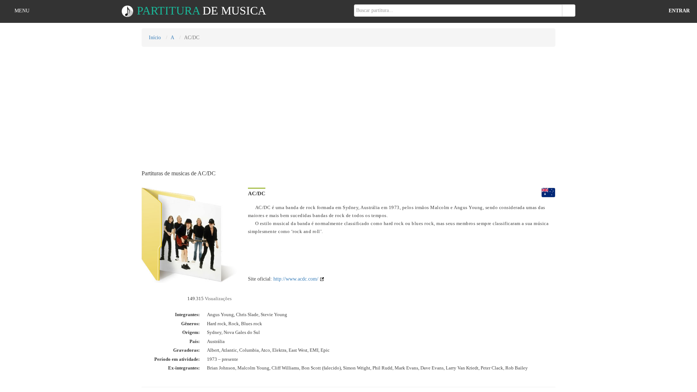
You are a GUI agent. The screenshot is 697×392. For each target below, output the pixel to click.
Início (155, 37)
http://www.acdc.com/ (296, 279)
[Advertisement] (348, 105)
